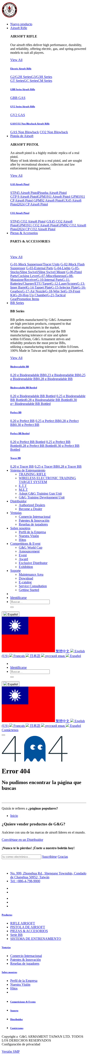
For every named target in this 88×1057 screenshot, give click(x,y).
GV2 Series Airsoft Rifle (22, 106)
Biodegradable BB (19, 366)
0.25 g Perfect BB (47, 421)
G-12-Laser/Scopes (64, 283)
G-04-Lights (62, 268)
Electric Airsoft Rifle (20, 68)
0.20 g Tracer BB (22, 466)
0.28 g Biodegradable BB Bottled (48, 400)
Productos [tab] (7, 914)
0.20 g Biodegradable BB (27, 375)
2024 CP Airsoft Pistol (33, 204)
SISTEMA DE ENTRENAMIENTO (35, 938)
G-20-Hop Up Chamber (31, 295)
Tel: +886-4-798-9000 (25, 881)
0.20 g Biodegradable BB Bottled (33, 396)
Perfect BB (15, 412)
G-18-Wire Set (55, 291)
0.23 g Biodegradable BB (62, 375)
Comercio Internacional (26, 956)
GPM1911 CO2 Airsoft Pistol (38, 225)
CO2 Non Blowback (54, 132)
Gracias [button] (63, 856)
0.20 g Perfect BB (22, 421)
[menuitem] (21, 24)
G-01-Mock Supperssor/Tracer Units (35, 264)
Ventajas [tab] (6, 947)
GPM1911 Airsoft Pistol (54, 196)
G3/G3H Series (41, 77)
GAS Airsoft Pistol (19, 184)
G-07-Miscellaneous (51, 276)
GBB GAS (17, 98)
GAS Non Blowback (24, 132)
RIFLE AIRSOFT (22, 923)
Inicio (14, 815)
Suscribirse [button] (49, 856)
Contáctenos (10, 730)
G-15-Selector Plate (64, 287)
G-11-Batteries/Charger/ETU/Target (40, 281)
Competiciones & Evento (23, 1001)
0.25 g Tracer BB (46, 466)
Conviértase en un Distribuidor (22, 839)
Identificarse (18, 597)
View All (16, 60)
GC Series (31, 80)
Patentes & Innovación (25, 959)
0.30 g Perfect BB (27, 425)
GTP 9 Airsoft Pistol (24, 196)
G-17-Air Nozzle (33, 291)
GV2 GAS (17, 115)
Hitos (14, 988)
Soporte (14, 1010)
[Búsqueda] (12, 607)
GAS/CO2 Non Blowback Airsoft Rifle (30, 123)
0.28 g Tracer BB (70, 466)
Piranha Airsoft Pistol (52, 193)
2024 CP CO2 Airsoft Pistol (36, 229)
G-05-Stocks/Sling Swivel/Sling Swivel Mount (44, 270)
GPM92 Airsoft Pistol (48, 200)
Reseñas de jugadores (24, 963)
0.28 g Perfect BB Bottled (37, 446)
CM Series (45, 80)
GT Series (17, 80)
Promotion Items (28, 299)
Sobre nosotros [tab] (9, 972)
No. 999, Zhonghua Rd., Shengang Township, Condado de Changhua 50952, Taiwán (48, 875)
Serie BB (16, 935)
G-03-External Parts (39, 268)
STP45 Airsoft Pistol (24, 193)
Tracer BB (15, 458)
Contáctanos (16, 1028)
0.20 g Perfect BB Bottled (27, 442)
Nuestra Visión (20, 984)
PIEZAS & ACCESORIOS (29, 931)
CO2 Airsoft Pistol (19, 213)
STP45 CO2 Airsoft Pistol (27, 221)
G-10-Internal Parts (49, 279)
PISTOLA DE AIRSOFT (27, 927)
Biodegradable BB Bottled (23, 387)
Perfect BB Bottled (19, 433)
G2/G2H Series (20, 77)
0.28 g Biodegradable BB (55, 379)
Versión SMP (11, 1051)
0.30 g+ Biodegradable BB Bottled (43, 402)
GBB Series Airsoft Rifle (22, 89)
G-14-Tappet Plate (38, 287)
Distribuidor (16, 1019)
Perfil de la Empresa (23, 980)
